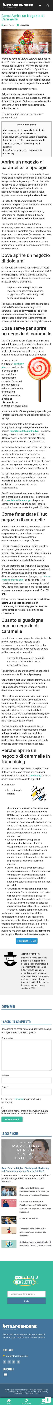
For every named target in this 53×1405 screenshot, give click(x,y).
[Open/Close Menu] (40, 5)
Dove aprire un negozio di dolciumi (19, 133)
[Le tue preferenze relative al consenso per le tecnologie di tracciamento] (48, 1400)
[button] (5, 1374)
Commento (7, 1038)
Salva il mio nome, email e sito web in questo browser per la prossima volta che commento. (24, 1112)
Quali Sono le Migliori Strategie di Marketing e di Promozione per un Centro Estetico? (25, 1169)
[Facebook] (4, 1362)
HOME (9, 1403)
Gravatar (19, 1099)
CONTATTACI (44, 1403)
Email (5, 1087)
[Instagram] (9, 1362)
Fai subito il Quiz (26, 941)
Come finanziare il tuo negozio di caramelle (24, 140)
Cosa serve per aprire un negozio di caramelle (25, 137)
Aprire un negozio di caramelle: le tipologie (23, 130)
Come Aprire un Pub (28, 1218)
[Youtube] (18, 1362)
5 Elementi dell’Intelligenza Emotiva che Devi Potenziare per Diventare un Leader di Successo (34, 1191)
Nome (5, 1075)
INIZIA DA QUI (26, 1403)
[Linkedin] (13, 1362)
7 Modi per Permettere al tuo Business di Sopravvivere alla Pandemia (32, 1232)
